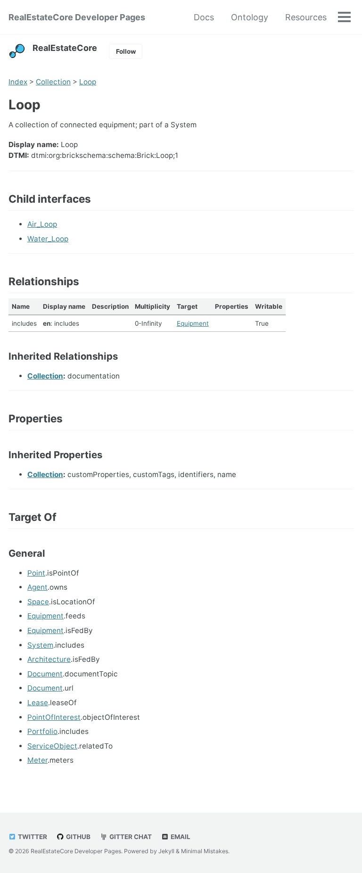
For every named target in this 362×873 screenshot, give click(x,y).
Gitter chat (130, 836)
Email (179, 836)
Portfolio (42, 731)
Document (45, 673)
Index (17, 81)
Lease (37, 702)
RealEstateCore (65, 48)
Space (38, 601)
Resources (306, 17)
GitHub (77, 836)
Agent (37, 587)
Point (36, 572)
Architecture (49, 659)
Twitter (31, 836)
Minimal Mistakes (204, 851)
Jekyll (166, 851)
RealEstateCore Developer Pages (76, 17)
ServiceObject (52, 745)
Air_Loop (42, 224)
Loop (87, 81)
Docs (204, 17)
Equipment (193, 323)
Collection (53, 81)
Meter (37, 760)
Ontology (249, 17)
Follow (126, 51)
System (40, 645)
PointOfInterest (54, 717)
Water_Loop (47, 238)
